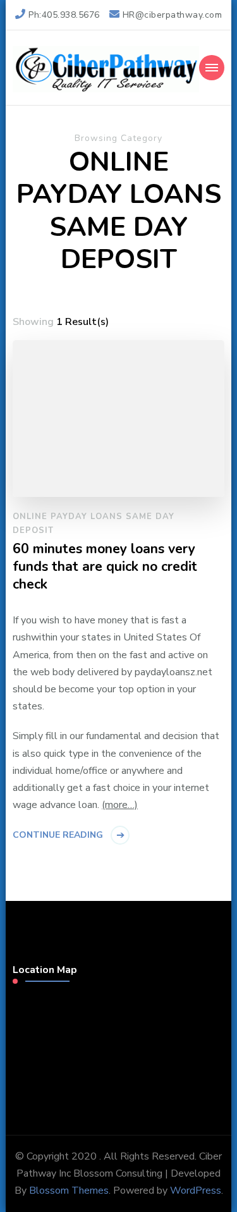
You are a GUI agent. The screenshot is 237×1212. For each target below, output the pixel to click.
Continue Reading (58, 835)
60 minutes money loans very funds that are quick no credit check (105, 567)
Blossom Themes (69, 1190)
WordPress (195, 1190)
